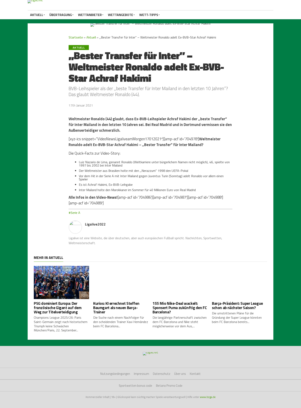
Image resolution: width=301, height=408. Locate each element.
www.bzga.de (208, 397)
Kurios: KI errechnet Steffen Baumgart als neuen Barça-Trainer (116, 307)
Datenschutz (161, 373)
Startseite (76, 37)
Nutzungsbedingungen (115, 373)
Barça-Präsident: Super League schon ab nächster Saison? (237, 305)
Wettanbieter (90, 14)
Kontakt (195, 373)
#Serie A (74, 212)
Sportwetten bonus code (135, 385)
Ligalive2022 (95, 224)
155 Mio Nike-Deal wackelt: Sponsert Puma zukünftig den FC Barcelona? (180, 307)
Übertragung (60, 14)
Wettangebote (120, 14)
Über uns (180, 373)
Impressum (141, 373)
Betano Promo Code (169, 385)
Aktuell (36, 14)
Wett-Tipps (148, 14)
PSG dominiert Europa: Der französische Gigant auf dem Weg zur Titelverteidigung (57, 307)
